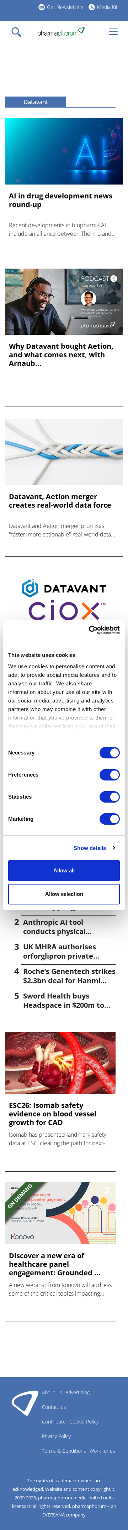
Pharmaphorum (25, 1403)
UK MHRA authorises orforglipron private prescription (59, 956)
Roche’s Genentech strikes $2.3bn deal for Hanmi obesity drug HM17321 (69, 980)
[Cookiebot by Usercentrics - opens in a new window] (90, 630)
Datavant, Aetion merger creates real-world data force (60, 500)
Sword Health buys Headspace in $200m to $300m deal (63, 1005)
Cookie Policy (83, 1421)
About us (52, 1392)
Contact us (54, 1407)
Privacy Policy (56, 1436)
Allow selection (64, 894)
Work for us (102, 1450)
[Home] (61, 32)
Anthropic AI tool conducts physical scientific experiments (62, 931)
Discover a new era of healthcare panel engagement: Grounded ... (55, 1264)
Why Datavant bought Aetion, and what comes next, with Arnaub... (61, 355)
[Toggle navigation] (18, 32)
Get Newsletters (65, 7)
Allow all (64, 870)
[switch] (110, 774)
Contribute (54, 1421)
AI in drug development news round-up (60, 200)
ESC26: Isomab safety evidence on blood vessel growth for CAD (52, 1114)
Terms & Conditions (64, 1450)
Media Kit (107, 7)
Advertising (77, 1392)
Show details (90, 848)
